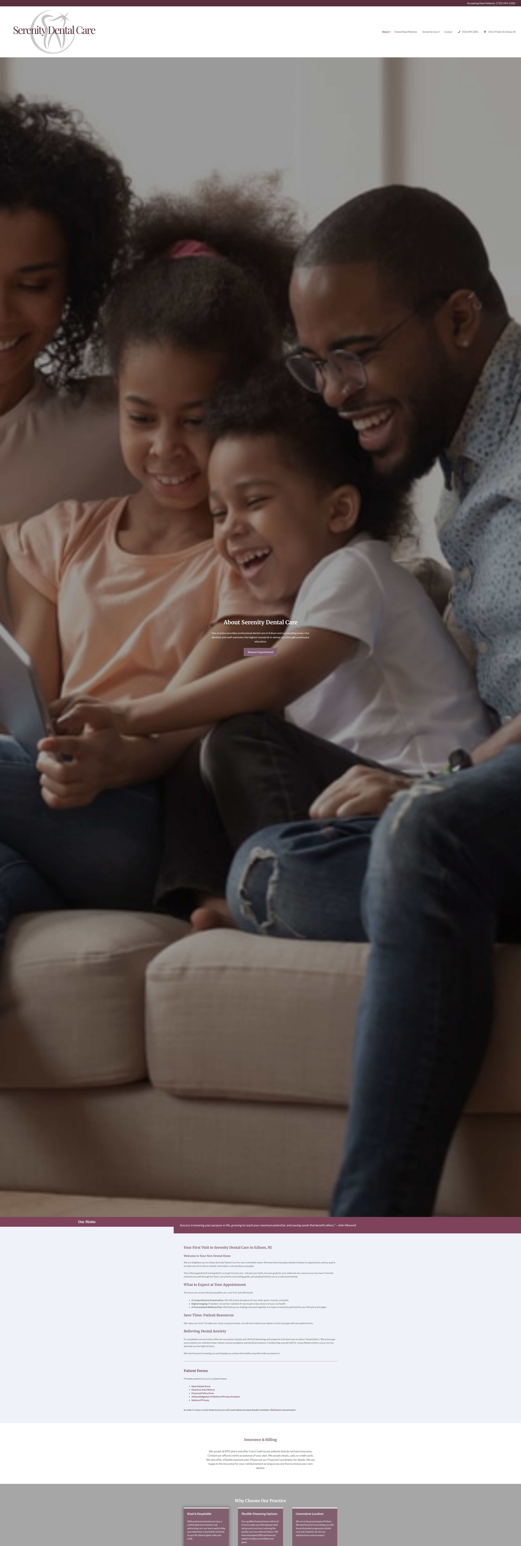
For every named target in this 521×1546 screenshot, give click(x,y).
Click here (275, 1409)
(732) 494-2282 (505, 3)
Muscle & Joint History (203, 1389)
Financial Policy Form (202, 1393)
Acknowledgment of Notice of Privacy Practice (215, 1396)
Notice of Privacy (200, 1400)
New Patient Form (200, 1386)
